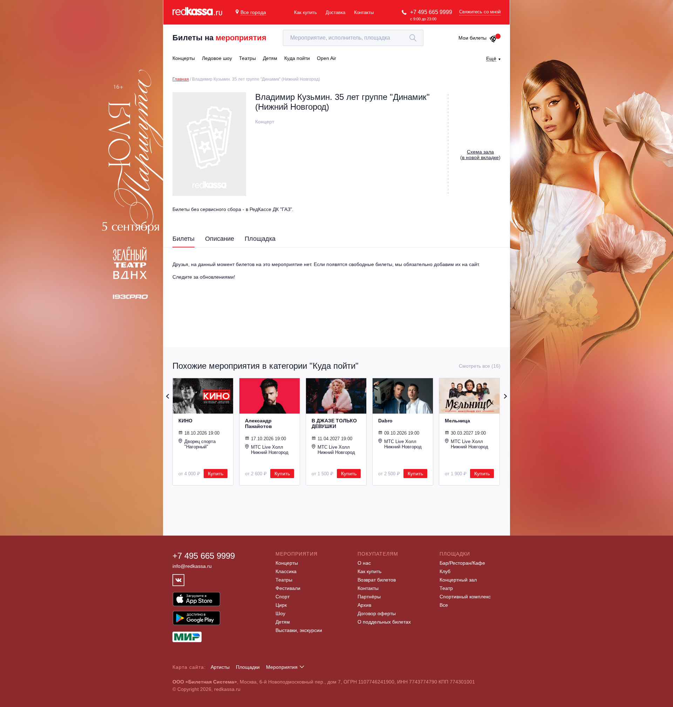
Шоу (280, 613)
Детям (283, 622)
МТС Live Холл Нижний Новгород (269, 449)
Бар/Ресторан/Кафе (462, 563)
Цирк (281, 605)
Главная (180, 79)
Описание (219, 238)
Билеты (183, 238)
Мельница (457, 420)
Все (444, 605)
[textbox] (353, 38)
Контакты (364, 12)
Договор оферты (377, 613)
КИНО (185, 420)
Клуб (445, 571)
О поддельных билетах (384, 622)
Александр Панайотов (258, 423)
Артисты (220, 667)
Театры (284, 580)
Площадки (248, 667)
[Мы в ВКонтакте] (178, 580)
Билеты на (219, 37)
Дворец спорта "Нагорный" (200, 444)
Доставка (335, 12)
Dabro (385, 420)
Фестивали (288, 588)
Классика (286, 571)
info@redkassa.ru (192, 566)
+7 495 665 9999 (431, 12)
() (480, 154)
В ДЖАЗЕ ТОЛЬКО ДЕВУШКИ (334, 423)
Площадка (260, 238)
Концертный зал (458, 580)
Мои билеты (472, 38)
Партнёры (369, 596)
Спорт (283, 596)
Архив (364, 605)
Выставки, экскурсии (299, 630)
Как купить (305, 12)
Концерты (287, 563)
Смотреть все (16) (480, 366)
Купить (215, 473)
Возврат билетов (377, 580)
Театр (446, 588)
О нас (364, 563)
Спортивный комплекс (465, 596)
